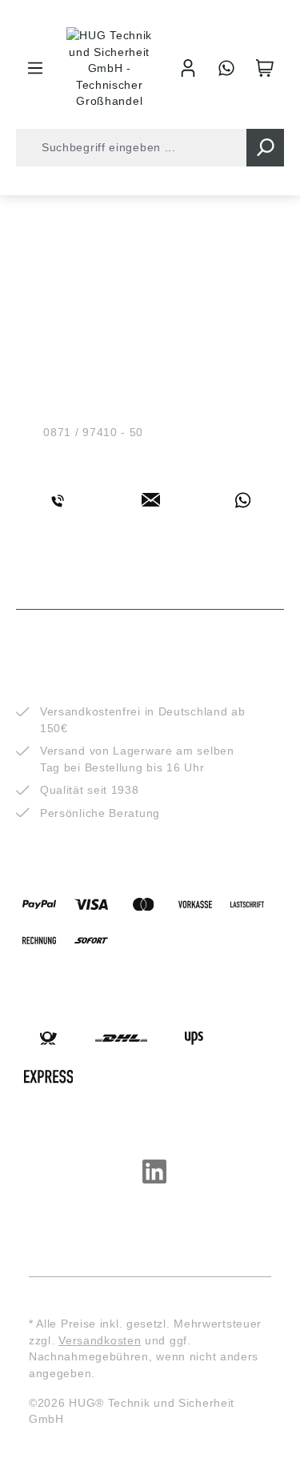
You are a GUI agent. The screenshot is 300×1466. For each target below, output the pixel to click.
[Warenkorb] (265, 68)
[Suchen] (265, 147)
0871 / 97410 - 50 (93, 432)
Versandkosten (99, 1340)
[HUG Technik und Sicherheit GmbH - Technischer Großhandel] (110, 68)
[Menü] (35, 68)
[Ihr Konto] (188, 68)
